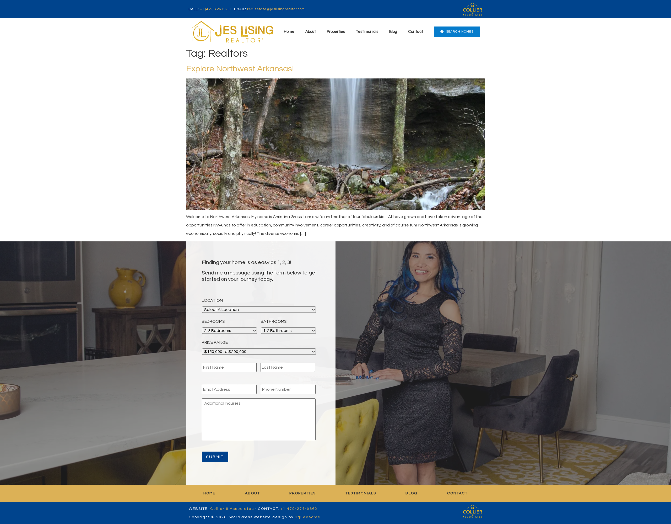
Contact (415, 32)
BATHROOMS (274, 321)
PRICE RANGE (215, 342)
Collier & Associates (232, 509)
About (310, 32)
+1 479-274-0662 (299, 509)
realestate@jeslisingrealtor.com (276, 9)
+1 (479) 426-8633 (215, 9)
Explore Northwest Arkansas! (240, 69)
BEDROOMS (213, 321)
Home (289, 32)
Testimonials (367, 32)
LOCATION (212, 300)
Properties (336, 32)
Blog (393, 32)
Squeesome (308, 517)
